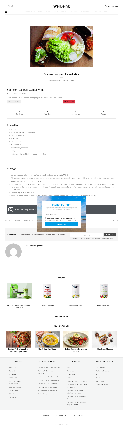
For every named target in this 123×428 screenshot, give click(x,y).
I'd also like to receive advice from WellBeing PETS (61, 220)
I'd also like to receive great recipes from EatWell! (61, 218)
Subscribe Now (61, 224)
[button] (61, 205)
